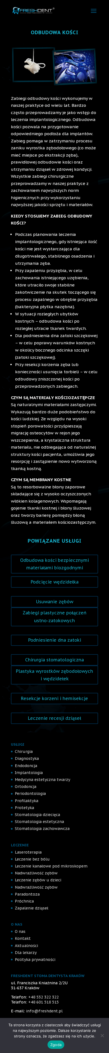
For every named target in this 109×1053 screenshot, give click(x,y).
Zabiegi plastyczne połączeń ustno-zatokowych (54, 616)
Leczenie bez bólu (32, 859)
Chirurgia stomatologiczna (54, 660)
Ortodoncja (25, 786)
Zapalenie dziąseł (31, 908)
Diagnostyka (27, 758)
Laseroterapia (28, 852)
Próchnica (24, 901)
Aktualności (26, 945)
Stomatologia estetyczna (39, 821)
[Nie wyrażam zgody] (102, 1035)
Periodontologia (30, 793)
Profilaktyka (26, 800)
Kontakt (23, 938)
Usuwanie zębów (54, 601)
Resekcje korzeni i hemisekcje (54, 698)
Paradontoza (27, 894)
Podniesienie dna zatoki (54, 640)
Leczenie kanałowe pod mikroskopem (51, 866)
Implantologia (29, 772)
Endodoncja (26, 765)
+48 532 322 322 (43, 997)
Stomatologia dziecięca (37, 814)
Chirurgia (24, 751)
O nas (20, 931)
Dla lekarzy (26, 952)
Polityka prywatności (35, 959)
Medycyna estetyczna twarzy (42, 779)
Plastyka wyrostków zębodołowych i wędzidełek (54, 674)
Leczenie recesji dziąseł (54, 718)
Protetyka (24, 807)
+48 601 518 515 (43, 1002)
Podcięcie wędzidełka (55, 582)
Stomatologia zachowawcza (42, 828)
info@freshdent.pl (44, 1011)
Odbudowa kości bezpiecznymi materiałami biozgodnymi (54, 563)
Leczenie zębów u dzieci (38, 880)
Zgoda (55, 1044)
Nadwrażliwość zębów (36, 873)
